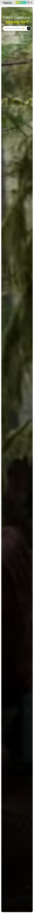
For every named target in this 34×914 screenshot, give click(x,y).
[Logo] (7, 2)
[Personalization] (28, 2)
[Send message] (29, 28)
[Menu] (31, 3)
